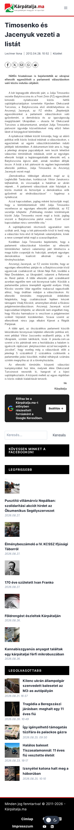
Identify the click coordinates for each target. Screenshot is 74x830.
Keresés (59, 435)
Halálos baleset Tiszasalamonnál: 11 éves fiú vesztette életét (44, 750)
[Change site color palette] (51, 820)
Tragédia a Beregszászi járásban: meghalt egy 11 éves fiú (43, 709)
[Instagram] (60, 818)
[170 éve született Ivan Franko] (12, 567)
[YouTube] (44, 826)
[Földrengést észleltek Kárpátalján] (12, 601)
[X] (15, 65)
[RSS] (52, 826)
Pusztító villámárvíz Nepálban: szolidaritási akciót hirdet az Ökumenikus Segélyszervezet (30, 506)
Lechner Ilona (13, 53)
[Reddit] (35, 65)
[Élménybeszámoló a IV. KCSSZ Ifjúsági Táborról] (12, 529)
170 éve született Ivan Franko (29, 582)
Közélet (57, 53)
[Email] (21, 65)
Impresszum (22, 826)
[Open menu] (65, 8)
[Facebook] (8, 65)
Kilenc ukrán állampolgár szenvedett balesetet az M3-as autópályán (43, 686)
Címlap (27, 819)
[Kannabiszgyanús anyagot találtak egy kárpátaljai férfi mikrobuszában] (12, 634)
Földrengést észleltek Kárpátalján (33, 616)
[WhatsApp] (28, 65)
